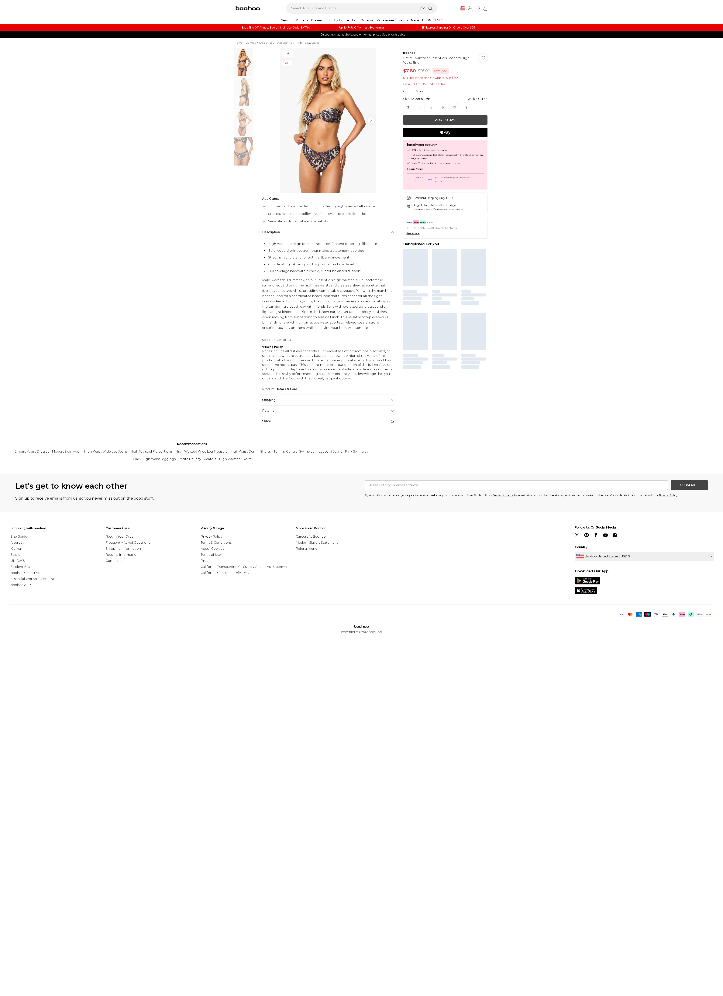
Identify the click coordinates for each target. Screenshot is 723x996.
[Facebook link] (596, 535)
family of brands (503, 495)
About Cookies (212, 548)
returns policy (456, 208)
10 (454, 107)
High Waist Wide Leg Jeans (105, 451)
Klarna (16, 548)
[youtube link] (605, 535)
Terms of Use (211, 554)
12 (465, 107)
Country (581, 547)
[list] (328, 120)
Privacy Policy (211, 536)
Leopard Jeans (330, 451)
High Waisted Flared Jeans (151, 451)
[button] (463, 8)
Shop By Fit (265, 42)
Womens (251, 42)
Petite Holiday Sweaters (197, 459)
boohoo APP (21, 585)
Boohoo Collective (25, 573)
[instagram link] (577, 535)
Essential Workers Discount (32, 579)
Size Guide (19, 536)
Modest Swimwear (66, 451)
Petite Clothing (284, 42)
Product (207, 561)
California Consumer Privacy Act (226, 573)
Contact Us (114, 561)
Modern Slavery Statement (317, 542)
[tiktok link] (615, 535)
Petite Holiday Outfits (307, 42)
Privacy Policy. (668, 495)
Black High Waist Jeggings (154, 459)
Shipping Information (123, 548)
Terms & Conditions (216, 542)
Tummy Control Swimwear (295, 451)
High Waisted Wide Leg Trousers (201, 451)
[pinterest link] (586, 535)
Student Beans (22, 567)
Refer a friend (306, 548)
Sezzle (15, 554)
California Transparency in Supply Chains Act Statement (245, 567)
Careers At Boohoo (311, 536)
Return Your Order (120, 536)
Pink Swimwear (357, 451)
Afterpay (17, 542)
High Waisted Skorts (235, 459)
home (239, 42)
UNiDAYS (18, 561)
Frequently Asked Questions (128, 542)
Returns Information (122, 554)
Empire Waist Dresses (32, 451)
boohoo (409, 53)
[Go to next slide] (371, 120)
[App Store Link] (587, 585)
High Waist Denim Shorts (250, 451)
